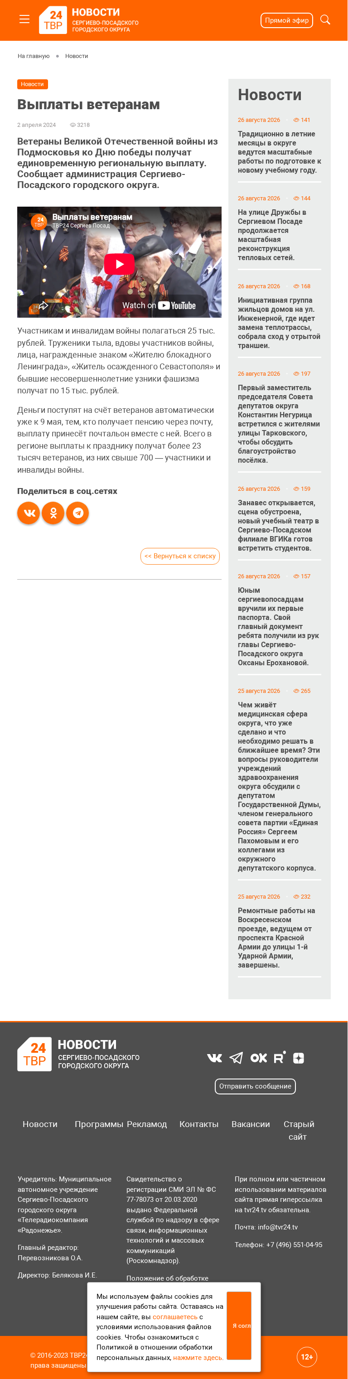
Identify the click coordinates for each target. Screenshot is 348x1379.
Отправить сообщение (255, 1086)
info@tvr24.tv (278, 1227)
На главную (34, 56)
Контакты (196, 1124)
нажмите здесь (197, 1358)
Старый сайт (299, 1130)
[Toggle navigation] (24, 17)
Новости (76, 56)
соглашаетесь (175, 1317)
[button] (325, 20)
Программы (91, 1124)
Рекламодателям (143, 1124)
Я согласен (242, 1325)
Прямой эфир (287, 20)
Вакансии (248, 1124)
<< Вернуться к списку (180, 556)
